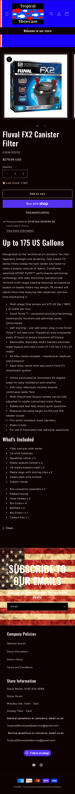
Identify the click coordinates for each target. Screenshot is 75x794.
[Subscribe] (64, 606)
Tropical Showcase (31, 787)
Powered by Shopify (51, 787)
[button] (7, 14)
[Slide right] (45, 126)
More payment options (37, 212)
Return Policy (15, 659)
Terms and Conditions (20, 667)
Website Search (16, 643)
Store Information (17, 651)
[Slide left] (30, 126)
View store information (20, 230)
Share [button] (9, 528)
